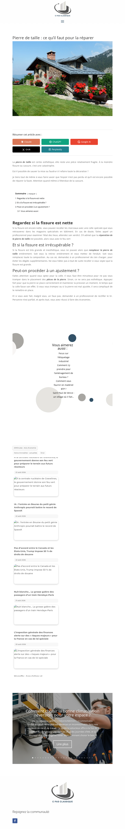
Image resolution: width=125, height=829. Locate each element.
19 (79, 754)
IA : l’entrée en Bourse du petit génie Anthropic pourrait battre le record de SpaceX (35, 463)
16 (71, 754)
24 (92, 754)
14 (66, 754)
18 (76, 754)
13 (63, 754)
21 (84, 754)
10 (56, 754)
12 (61, 754)
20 (81, 754)
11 (58, 754)
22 (87, 754)
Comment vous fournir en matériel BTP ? (63, 385)
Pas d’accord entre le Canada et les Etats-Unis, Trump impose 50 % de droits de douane (34, 507)
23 (89, 754)
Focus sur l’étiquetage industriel (64, 357)
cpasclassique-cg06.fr (45, 717)
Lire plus (62, 741)
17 (74, 754)
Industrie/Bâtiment (67, 717)
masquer (32, 194)
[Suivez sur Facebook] (14, 817)
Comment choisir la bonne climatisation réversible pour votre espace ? (62, 710)
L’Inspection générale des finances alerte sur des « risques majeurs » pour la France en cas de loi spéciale (35, 591)
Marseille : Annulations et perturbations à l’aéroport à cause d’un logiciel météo (36, 635)
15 (69, 754)
